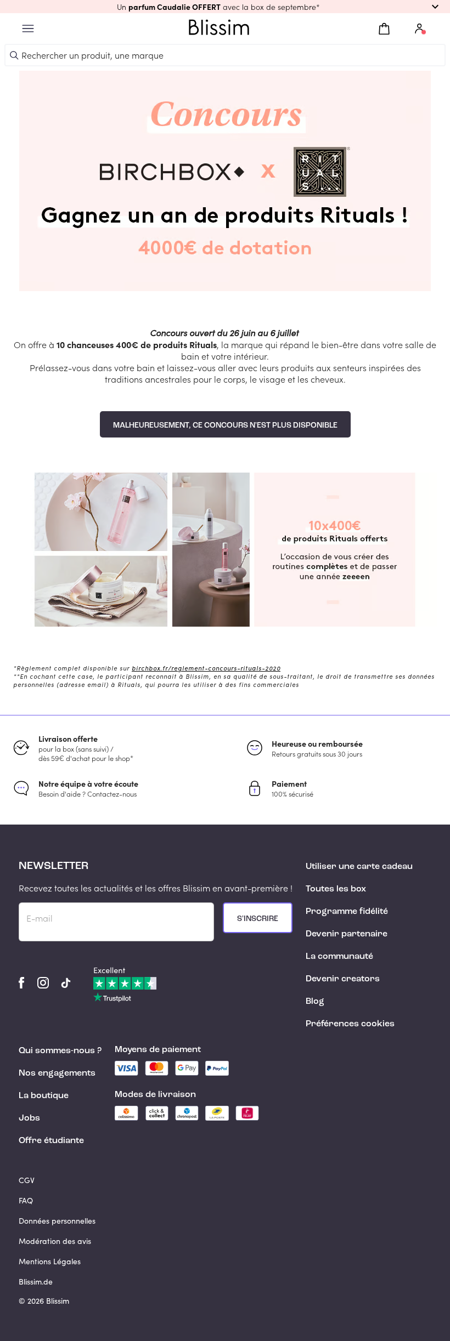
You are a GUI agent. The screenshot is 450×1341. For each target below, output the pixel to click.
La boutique (44, 1096)
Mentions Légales (50, 1261)
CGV (27, 1180)
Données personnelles (57, 1220)
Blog (315, 1001)
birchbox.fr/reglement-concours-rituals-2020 (206, 668)
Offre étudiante (51, 1141)
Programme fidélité (347, 911)
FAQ (26, 1200)
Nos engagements (57, 1073)
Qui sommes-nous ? (60, 1051)
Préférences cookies (350, 1024)
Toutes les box (336, 889)
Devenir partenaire (346, 934)
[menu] (28, 29)
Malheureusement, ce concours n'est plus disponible (225, 425)
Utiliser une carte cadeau (359, 866)
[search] (14, 55)
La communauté (339, 956)
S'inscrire (257, 919)
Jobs (29, 1118)
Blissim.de (36, 1281)
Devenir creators (343, 979)
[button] (225, 6)
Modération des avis (55, 1241)
